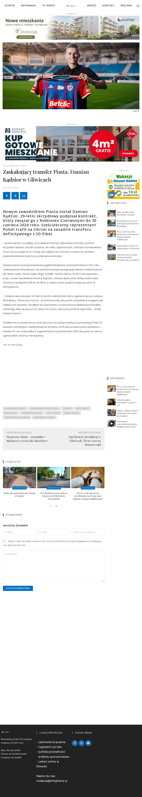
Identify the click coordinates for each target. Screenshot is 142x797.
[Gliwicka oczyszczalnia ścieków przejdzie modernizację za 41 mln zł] (111, 256)
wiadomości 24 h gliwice (17, 417)
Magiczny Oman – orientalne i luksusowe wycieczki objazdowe (27, 439)
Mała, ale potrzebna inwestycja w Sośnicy (19, 494)
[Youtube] (88, 743)
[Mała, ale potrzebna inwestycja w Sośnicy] (19, 477)
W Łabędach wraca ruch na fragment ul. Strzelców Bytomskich (53, 496)
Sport (24, 165)
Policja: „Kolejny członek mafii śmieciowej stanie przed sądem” (127, 413)
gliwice (67, 408)
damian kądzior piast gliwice (44, 408)
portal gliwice (72, 413)
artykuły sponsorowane (53, 756)
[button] (138, 6)
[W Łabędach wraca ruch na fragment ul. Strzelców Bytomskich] (53, 477)
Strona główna (11, 165)
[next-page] (56, 506)
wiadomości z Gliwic (44, 417)
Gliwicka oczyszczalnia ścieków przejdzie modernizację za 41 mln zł (128, 257)
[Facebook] (6, 195)
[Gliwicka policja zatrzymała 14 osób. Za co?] (111, 402)
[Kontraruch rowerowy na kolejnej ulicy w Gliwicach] (111, 247)
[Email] (23, 195)
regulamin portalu (50, 747)
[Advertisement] (53, 378)
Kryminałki (88, 488)
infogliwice (11, 413)
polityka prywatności (51, 751)
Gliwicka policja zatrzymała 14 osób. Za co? (127, 402)
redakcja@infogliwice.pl (51, 781)
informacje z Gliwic (32, 413)
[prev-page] (50, 506)
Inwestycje (19, 488)
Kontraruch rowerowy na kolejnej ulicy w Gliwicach (128, 247)
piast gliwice (53, 413)
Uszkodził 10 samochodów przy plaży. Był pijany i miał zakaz (127, 424)
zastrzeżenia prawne (52, 742)
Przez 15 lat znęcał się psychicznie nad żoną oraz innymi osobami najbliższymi (87, 496)
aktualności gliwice (15, 408)
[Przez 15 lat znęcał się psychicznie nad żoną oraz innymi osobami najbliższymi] (87, 477)
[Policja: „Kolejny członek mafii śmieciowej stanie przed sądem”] (111, 412)
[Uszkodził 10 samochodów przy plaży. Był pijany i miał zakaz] (111, 423)
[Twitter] (15, 195)
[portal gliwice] (18, 732)
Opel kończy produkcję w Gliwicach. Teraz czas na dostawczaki (85, 440)
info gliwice (82, 408)
